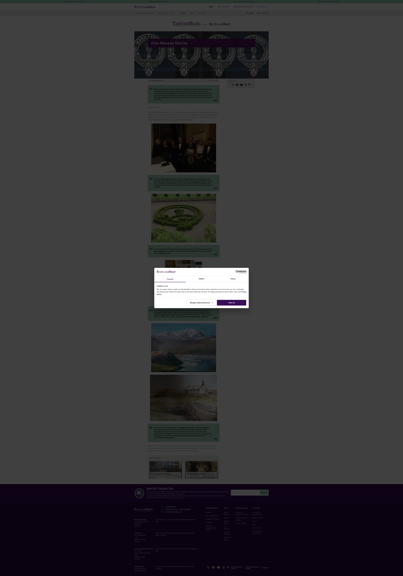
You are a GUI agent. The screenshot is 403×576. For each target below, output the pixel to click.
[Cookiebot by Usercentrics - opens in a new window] (237, 271)
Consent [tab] (170, 279)
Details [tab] (201, 279)
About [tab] (233, 279)
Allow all (231, 302)
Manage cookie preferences (200, 302)
